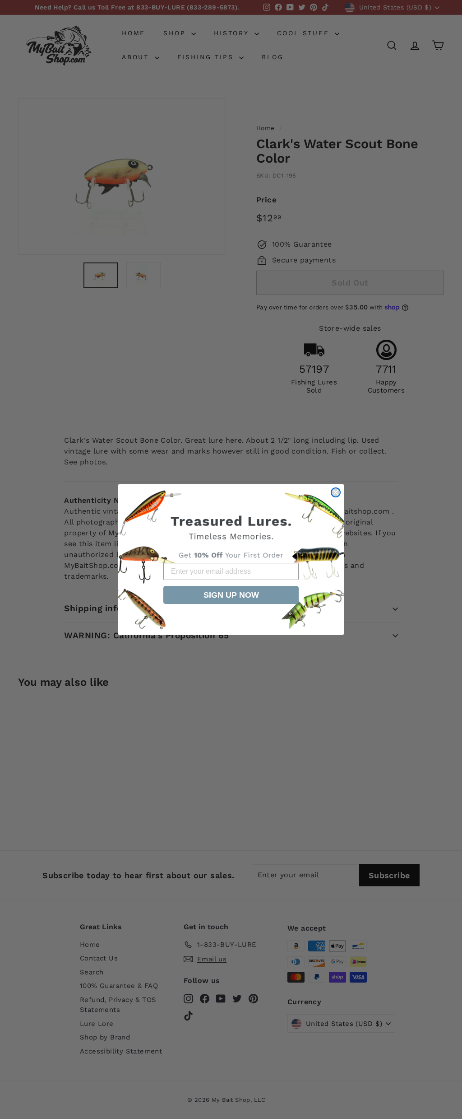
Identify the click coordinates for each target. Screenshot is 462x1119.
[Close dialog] (335, 492)
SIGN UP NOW (231, 594)
